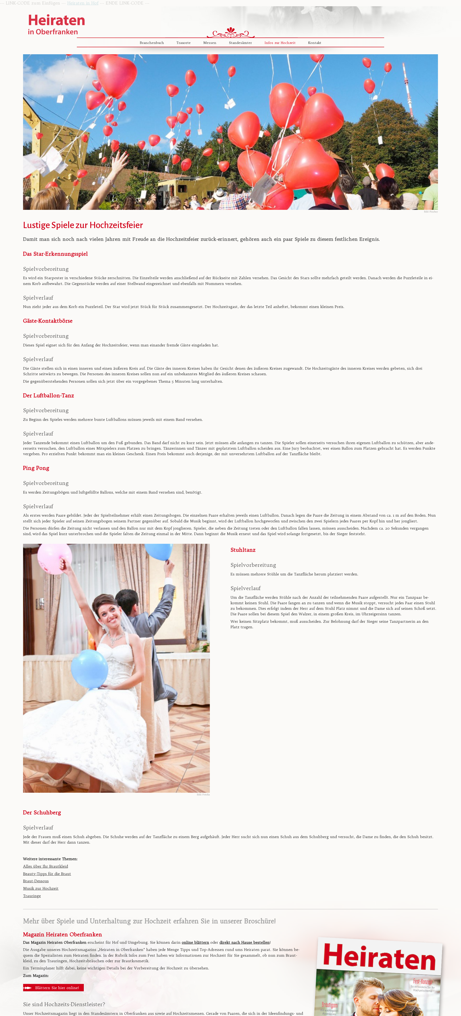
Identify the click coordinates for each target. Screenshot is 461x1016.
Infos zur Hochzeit (280, 43)
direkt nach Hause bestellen (244, 942)
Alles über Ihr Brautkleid (45, 866)
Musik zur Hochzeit (41, 888)
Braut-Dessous (36, 881)
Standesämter (240, 43)
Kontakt (314, 43)
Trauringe (32, 896)
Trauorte (183, 43)
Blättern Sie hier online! (57, 988)
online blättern (195, 942)
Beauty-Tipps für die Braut (47, 873)
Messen (209, 43)
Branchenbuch (152, 43)
